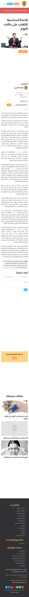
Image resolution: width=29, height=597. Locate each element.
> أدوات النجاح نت (20, 535)
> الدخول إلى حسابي (19, 561)
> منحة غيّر (22, 543)
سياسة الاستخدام (8, 590)
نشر (25, 289)
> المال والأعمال (21, 513)
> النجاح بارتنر (21, 553)
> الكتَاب (23, 533)
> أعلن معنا (22, 551)
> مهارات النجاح (21, 511)
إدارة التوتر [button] (23, 51)
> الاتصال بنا (22, 565)
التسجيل (10, 4)
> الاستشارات (21, 528)
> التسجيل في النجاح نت (18, 558)
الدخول (17, 4)
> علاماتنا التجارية (20, 563)
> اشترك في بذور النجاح (18, 556)
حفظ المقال (23, 96)
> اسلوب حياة (21, 515)
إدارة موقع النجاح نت (9, 267)
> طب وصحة (21, 520)
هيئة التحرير (18, 88)
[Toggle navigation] (4, 3)
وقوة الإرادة (14, 212)
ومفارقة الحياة (19, 229)
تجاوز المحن (18, 152)
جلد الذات (12, 168)
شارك (9, 105)
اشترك (14, 358)
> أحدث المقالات (21, 508)
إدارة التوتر (17, 94)
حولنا (23, 590)
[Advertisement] (14, 67)
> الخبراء (23, 530)
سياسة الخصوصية (17, 590)
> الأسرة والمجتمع (20, 523)
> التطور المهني (21, 518)
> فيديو (23, 525)
